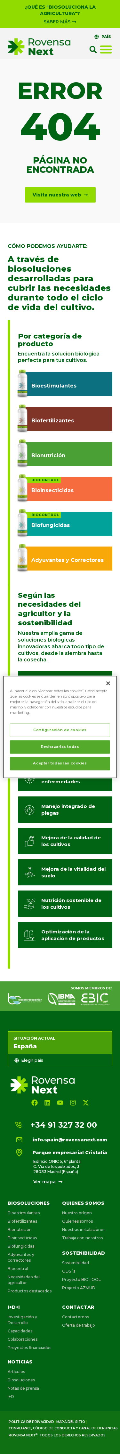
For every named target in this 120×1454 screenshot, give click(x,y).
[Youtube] (60, 1102)
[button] (93, 49)
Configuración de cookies (60, 730)
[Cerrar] (108, 683)
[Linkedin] (47, 1102)
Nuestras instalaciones (83, 1229)
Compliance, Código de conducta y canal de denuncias (63, 1428)
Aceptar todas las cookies (60, 763)
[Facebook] (34, 1102)
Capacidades (20, 1331)
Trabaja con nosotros (82, 1237)
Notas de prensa (23, 1388)
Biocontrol (18, 1268)
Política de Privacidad (31, 1422)
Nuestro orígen (77, 1212)
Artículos (16, 1371)
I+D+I (14, 1307)
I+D (11, 1396)
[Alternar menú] (106, 49)
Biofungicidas (21, 1246)
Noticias (20, 1362)
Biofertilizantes (22, 1221)
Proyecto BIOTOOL (81, 1279)
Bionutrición (20, 1229)
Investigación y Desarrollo (22, 1319)
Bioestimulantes (24, 1212)
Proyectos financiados (29, 1347)
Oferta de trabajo (78, 1325)
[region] (60, 726)
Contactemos (75, 1316)
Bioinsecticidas (22, 1237)
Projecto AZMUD (78, 1287)
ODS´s (68, 1271)
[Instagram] (73, 1102)
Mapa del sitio (70, 1422)
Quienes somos (83, 1203)
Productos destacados (30, 1291)
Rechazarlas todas (60, 747)
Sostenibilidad (83, 1253)
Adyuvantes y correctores (21, 1257)
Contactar (78, 1307)
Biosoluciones (29, 1203)
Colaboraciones (22, 1339)
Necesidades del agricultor (24, 1279)
